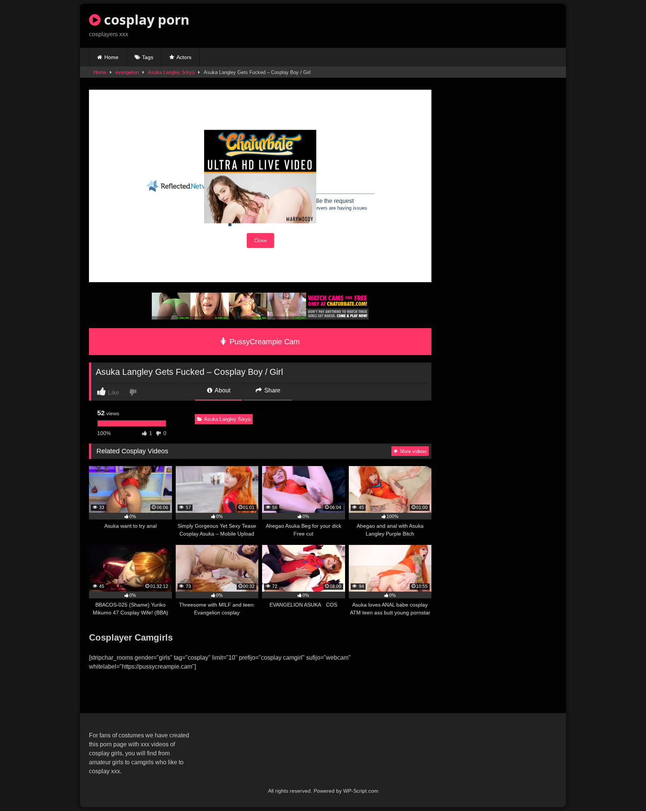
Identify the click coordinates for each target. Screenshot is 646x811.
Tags (147, 57)
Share (271, 390)
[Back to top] (623, 788)
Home (111, 57)
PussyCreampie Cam (263, 341)
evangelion (127, 72)
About (221, 390)
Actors (183, 57)
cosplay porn (145, 19)
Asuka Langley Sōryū (171, 72)
